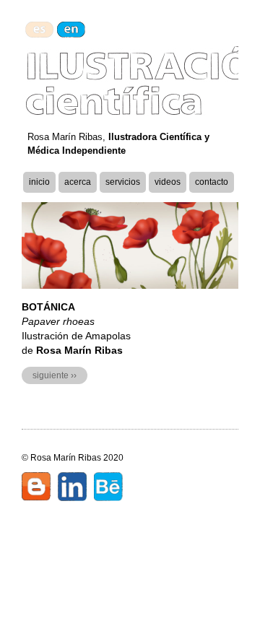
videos (168, 182)
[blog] (36, 488)
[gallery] (108, 488)
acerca (77, 182)
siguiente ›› (54, 375)
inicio (39, 182)
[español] (39, 30)
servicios (122, 182)
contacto (211, 182)
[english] (71, 30)
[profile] (72, 488)
